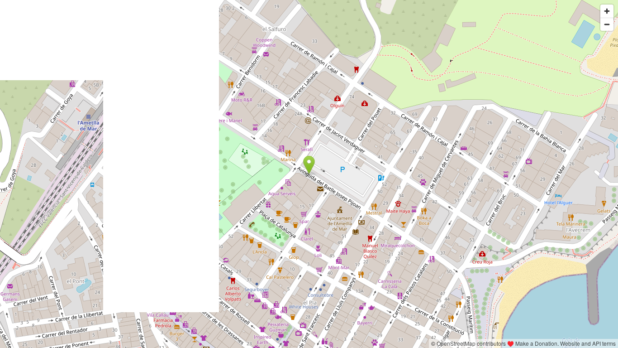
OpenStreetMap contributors (471, 343)
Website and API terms (588, 343)
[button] (309, 165)
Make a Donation (536, 343)
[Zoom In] (606, 11)
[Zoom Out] (606, 24)
